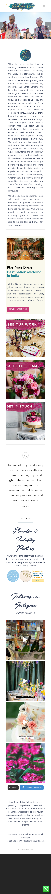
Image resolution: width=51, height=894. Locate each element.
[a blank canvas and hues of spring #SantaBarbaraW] (25, 722)
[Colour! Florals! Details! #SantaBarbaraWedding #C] (25, 681)
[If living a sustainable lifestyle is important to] (25, 763)
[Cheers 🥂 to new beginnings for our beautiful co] (25, 640)
